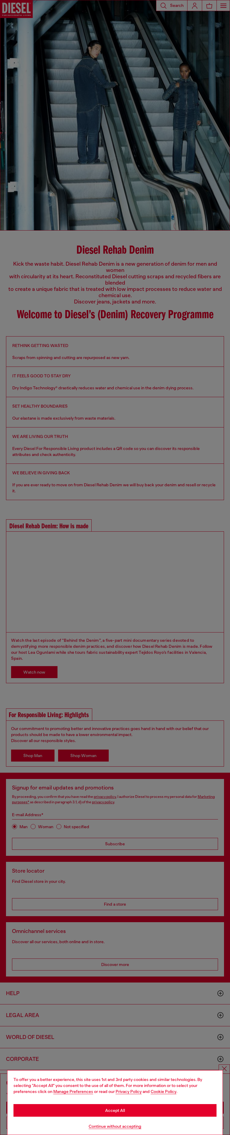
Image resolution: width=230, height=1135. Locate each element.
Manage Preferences (73, 1091)
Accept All (115, 1110)
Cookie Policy (163, 1091)
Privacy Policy (129, 1091)
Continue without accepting (115, 1126)
